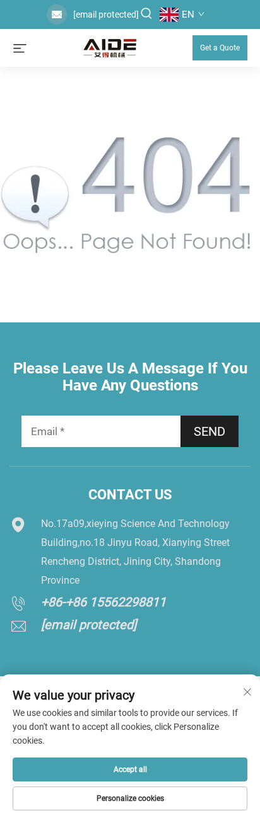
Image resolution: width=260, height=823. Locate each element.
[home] (109, 47)
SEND (209, 431)
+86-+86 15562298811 (103, 602)
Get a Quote (220, 47)
